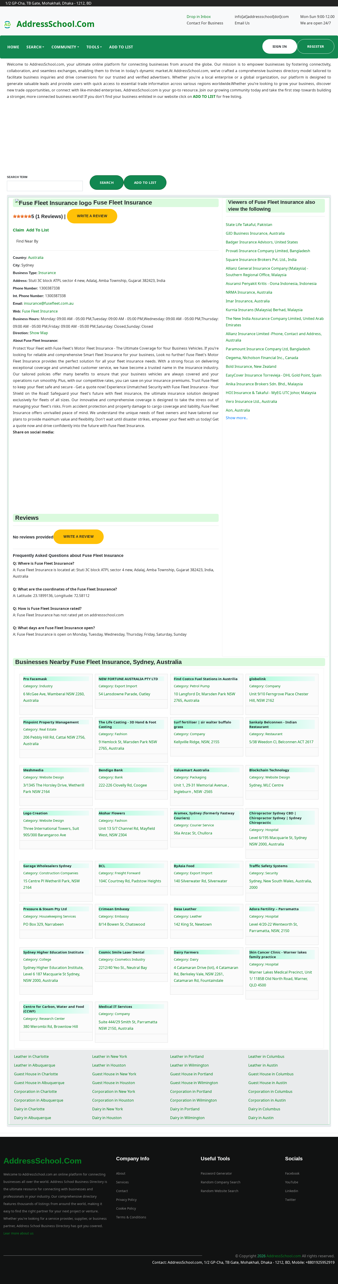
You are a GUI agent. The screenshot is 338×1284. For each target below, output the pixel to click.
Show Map (39, 332)
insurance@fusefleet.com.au (49, 303)
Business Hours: (26, 319)
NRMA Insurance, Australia (249, 292)
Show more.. (237, 417)
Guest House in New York (114, 1073)
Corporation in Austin (267, 1100)
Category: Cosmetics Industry (122, 959)
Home (13, 47)
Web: (17, 311)
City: (16, 265)
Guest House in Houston (113, 1082)
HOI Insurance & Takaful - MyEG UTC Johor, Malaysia (271, 392)
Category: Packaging (190, 777)
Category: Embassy (114, 916)
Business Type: (25, 273)
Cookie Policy (126, 1208)
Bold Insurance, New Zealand (251, 366)
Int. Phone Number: (28, 296)
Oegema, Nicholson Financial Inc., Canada (262, 357)
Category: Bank (111, 777)
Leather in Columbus (266, 1056)
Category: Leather (188, 916)
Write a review (92, 216)
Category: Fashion (113, 733)
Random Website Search (219, 1191)
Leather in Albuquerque (34, 1065)
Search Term (17, 177)
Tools (92, 47)
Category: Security (263, 873)
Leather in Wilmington (189, 1065)
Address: (20, 281)
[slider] (22, 216)
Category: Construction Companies (50, 873)
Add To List (121, 47)
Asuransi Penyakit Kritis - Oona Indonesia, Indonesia (271, 283)
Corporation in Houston (113, 1100)
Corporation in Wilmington (193, 1100)
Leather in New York (109, 1056)
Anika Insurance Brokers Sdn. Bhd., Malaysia (264, 383)
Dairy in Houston (107, 1117)
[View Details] (25, 709)
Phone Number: (25, 288)
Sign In (279, 46)
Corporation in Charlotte (35, 1091)
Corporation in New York (113, 1091)
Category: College (37, 959)
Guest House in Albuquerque (39, 1082)
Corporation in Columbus (270, 1091)
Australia (35, 257)
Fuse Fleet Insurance (40, 311)
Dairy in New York (107, 1108)
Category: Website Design (43, 777)
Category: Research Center (44, 1018)
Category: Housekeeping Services (49, 916)
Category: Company (265, 686)
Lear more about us (18, 1233)
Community (64, 47)
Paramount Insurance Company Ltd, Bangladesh (268, 348)
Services (122, 1182)
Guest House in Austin (267, 1082)
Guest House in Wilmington (194, 1082)
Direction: (21, 333)
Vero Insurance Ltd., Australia (251, 401)
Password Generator (216, 1173)
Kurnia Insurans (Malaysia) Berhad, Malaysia (264, 309)
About (120, 1173)
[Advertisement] (169, 140)
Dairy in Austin (261, 1117)
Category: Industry (38, 686)
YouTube (291, 1182)
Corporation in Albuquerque (38, 1100)
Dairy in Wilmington (187, 1117)
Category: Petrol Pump (192, 686)
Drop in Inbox (199, 16)
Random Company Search (221, 1182)
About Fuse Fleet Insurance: (35, 340)
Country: (20, 258)
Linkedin (291, 1191)
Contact (122, 1191)
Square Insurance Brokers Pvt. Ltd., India (261, 259)
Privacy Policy (126, 1199)
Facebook (292, 1173)
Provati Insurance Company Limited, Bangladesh (268, 250)
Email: (18, 303)
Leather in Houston (109, 1065)
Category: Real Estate (39, 729)
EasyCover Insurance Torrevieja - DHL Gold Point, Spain (273, 375)
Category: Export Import (118, 686)
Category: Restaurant (265, 733)
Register (315, 46)
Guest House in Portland (191, 1073)
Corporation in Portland (191, 1091)
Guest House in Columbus (271, 1073)
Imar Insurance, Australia (248, 301)
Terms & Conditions (131, 1217)
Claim (18, 230)
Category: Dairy (186, 959)
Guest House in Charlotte (36, 1073)
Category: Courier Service (194, 825)
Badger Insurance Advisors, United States (262, 242)
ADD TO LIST (204, 96)
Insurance (46, 272)
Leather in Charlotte (31, 1056)
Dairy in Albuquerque (32, 1117)
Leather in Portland (187, 1056)
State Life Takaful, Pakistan (249, 224)
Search (33, 47)
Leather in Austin (263, 1065)
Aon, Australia (238, 410)
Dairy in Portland (185, 1108)
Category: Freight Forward (119, 873)
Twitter (290, 1199)
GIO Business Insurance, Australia (255, 233)
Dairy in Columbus (264, 1108)
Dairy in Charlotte (29, 1108)
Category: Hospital (263, 829)
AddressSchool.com (56, 23)
